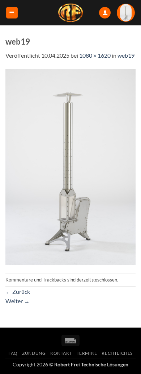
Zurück (17, 291)
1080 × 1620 (95, 55)
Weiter (17, 300)
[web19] (70, 166)
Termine (87, 353)
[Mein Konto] (105, 13)
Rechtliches (117, 353)
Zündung (34, 353)
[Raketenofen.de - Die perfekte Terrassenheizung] (70, 12)
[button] (12, 13)
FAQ (13, 353)
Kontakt (61, 353)
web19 (126, 55)
